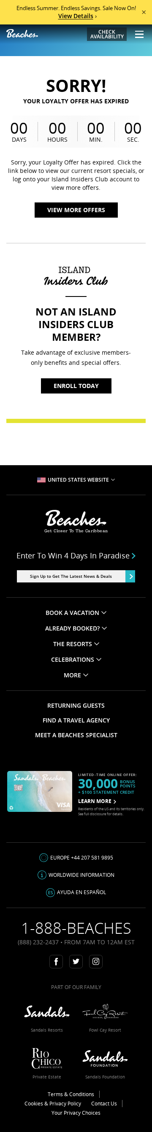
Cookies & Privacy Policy (52, 1103)
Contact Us (104, 1103)
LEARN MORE (94, 801)
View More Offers (76, 210)
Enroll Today (76, 386)
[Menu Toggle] (136, 34)
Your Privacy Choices (76, 1112)
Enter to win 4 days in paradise (73, 555)
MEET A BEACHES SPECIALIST (76, 735)
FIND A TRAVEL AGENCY (76, 720)
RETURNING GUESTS (76, 705)
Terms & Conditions (71, 1094)
